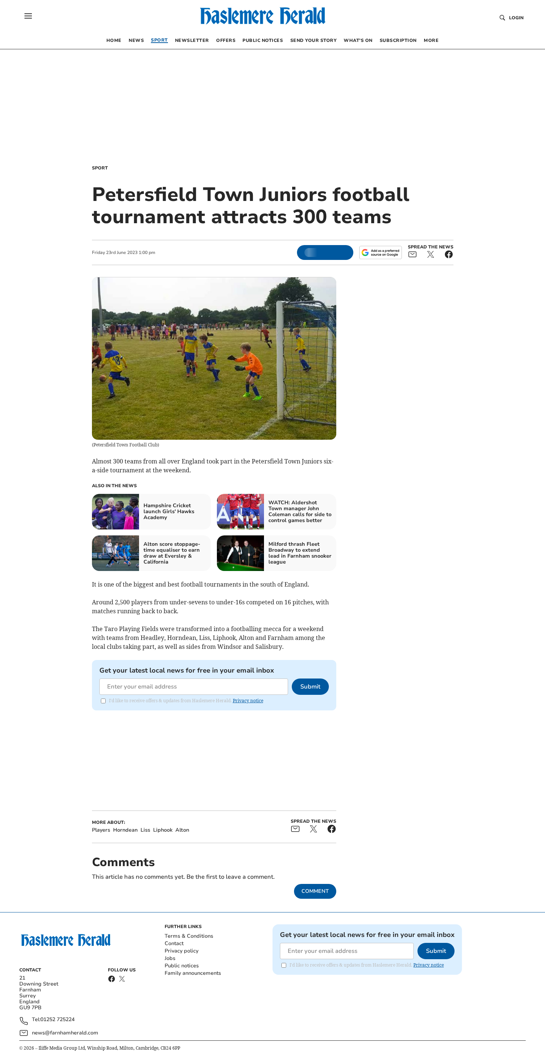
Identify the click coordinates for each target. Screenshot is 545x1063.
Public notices (182, 965)
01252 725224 (57, 1020)
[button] (28, 16)
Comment (315, 891)
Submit (310, 687)
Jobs (170, 958)
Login (516, 17)
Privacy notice (248, 700)
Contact (174, 943)
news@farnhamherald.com (65, 1032)
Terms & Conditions (189, 936)
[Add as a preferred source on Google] (380, 252)
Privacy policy (181, 950)
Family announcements (193, 973)
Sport (100, 168)
